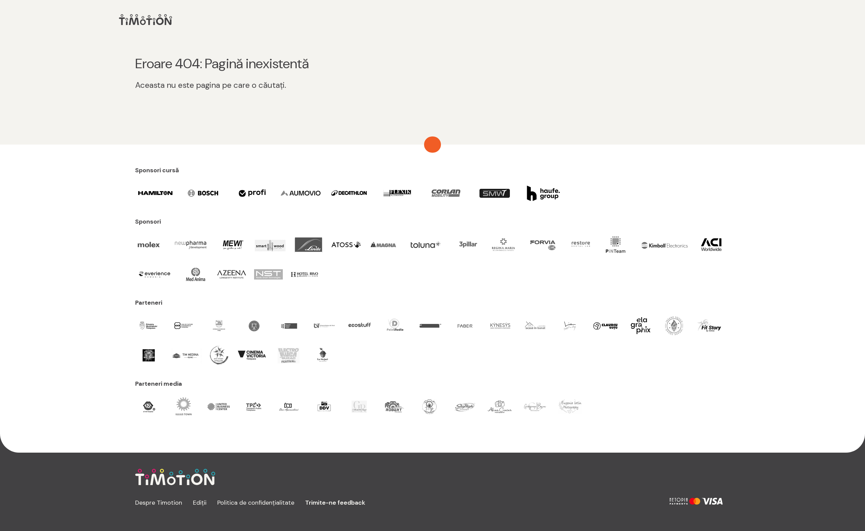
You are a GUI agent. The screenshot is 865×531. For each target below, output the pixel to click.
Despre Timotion (158, 503)
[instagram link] (635, 501)
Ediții (199, 503)
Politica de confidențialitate (255, 503)
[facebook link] (654, 501)
